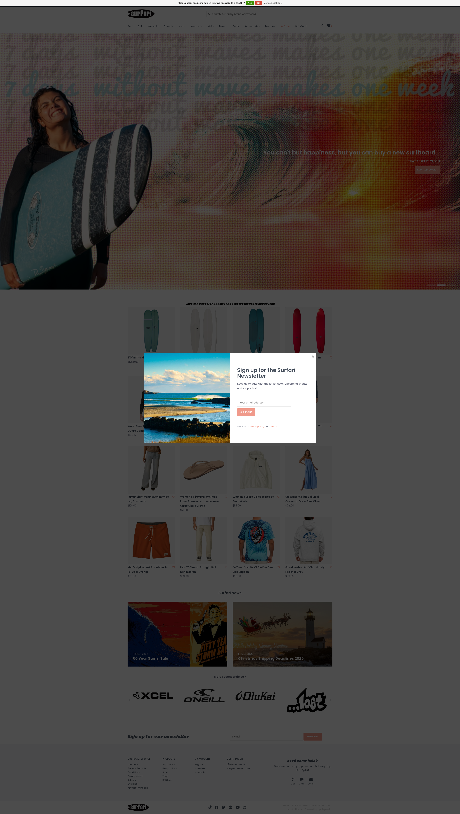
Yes (250, 3)
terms (273, 426)
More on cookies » (273, 3)
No (258, 3)
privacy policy (256, 426)
